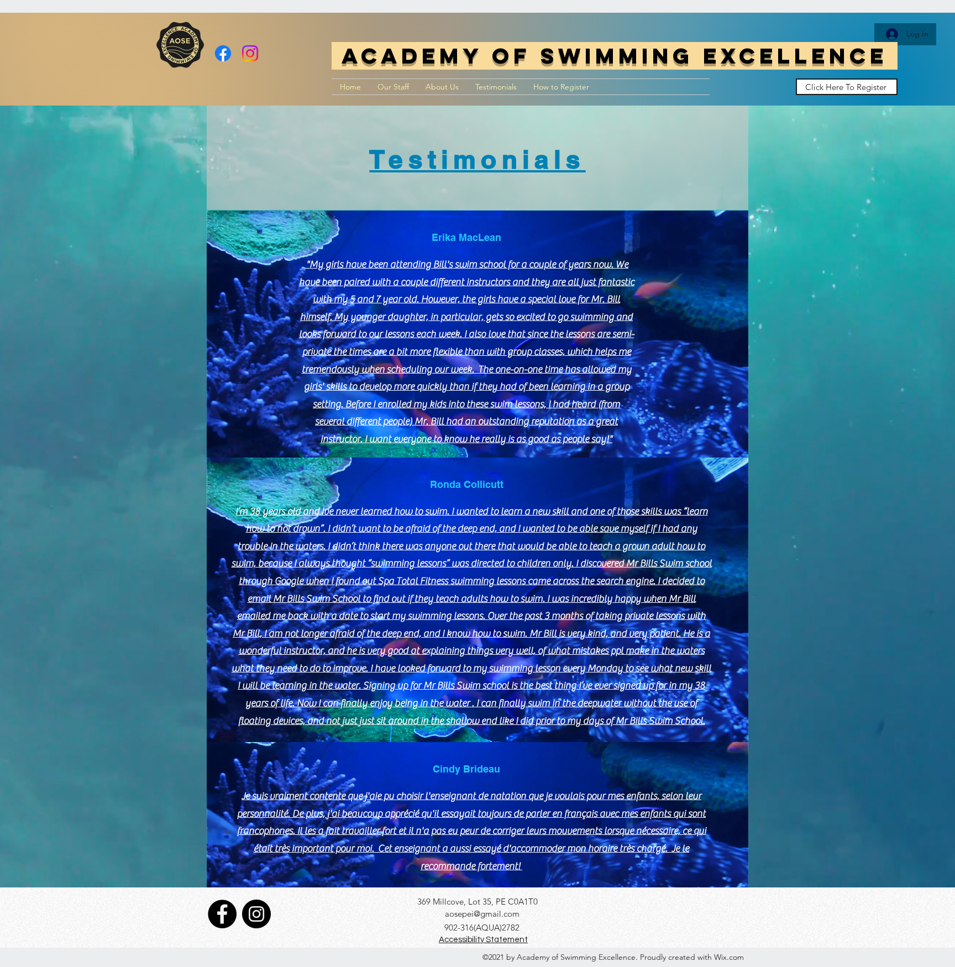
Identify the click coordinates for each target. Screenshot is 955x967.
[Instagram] (250, 53)
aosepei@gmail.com (482, 913)
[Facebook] (223, 53)
